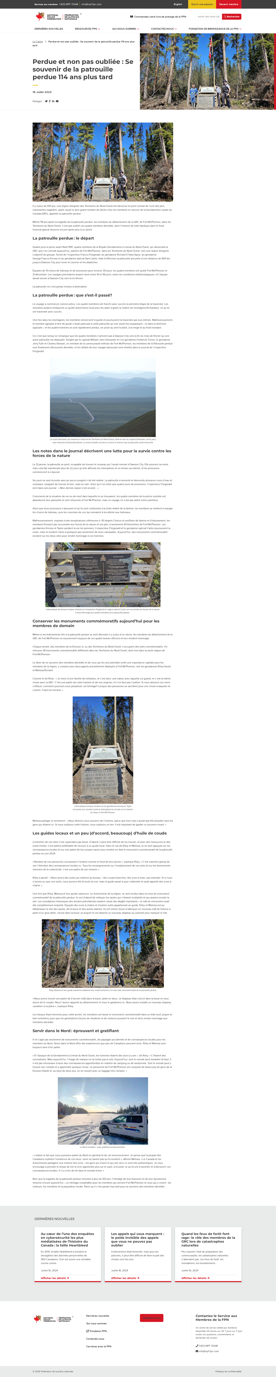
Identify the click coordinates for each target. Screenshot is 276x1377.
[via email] (57, 101)
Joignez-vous (152, 1317)
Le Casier (38, 41)
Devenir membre (228, 4)
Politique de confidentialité (228, 1371)
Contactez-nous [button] (162, 28)
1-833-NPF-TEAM (68, 4)
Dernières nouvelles (48, 28)
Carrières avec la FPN (98, 1346)
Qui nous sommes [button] (124, 28)
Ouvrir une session (202, 4)
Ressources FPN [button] (86, 28)
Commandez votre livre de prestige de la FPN (160, 16)
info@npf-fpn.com (91, 4)
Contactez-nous (95, 1338)
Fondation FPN (98, 1331)
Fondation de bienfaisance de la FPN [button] (213, 28)
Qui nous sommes (96, 1323)
